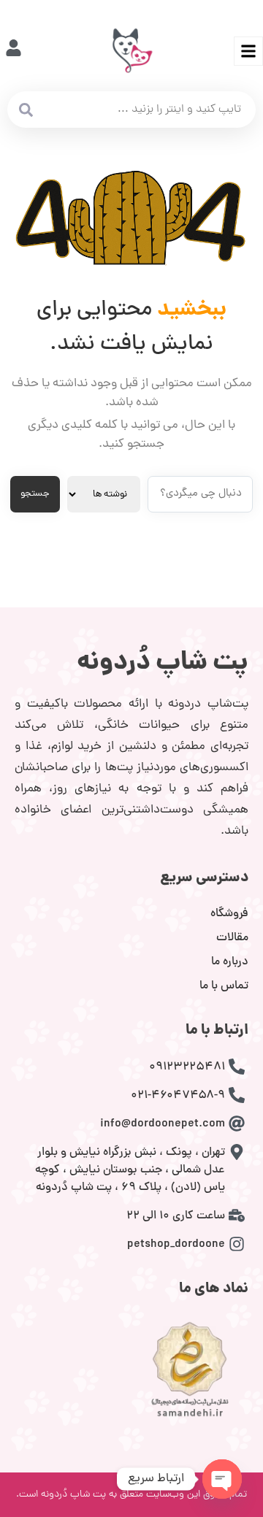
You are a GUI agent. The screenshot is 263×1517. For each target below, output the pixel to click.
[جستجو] (25, 109)
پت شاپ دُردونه (162, 663)
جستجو (35, 494)
